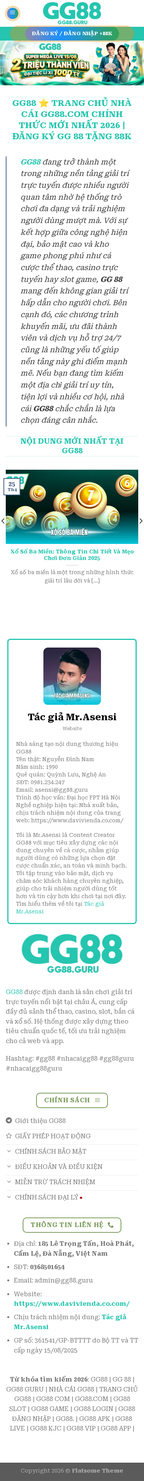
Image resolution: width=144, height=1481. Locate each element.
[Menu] (13, 13)
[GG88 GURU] (72, 13)
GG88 (14, 992)
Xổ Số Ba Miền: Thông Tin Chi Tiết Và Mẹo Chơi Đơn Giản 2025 (72, 554)
